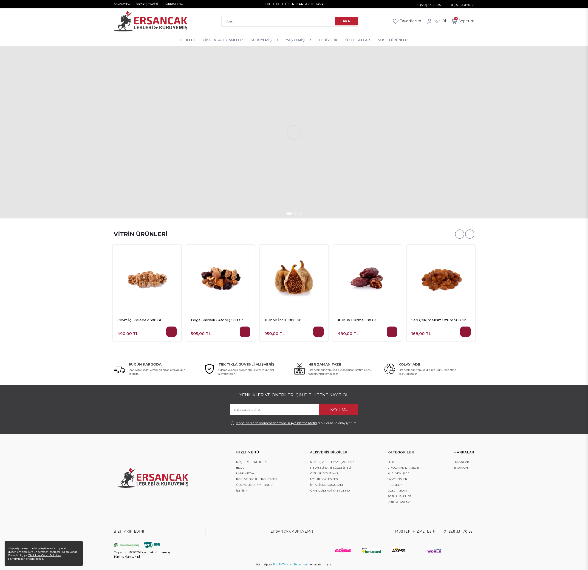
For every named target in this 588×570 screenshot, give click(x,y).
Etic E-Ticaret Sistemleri (290, 564)
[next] (469, 234)
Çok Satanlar (398, 502)
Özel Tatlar (357, 40)
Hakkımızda (173, 4)
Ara (346, 21)
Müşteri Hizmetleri (251, 462)
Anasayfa (122, 4)
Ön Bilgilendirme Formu (330, 490)
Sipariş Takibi (147, 4)
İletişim (242, 490)
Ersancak (461, 462)
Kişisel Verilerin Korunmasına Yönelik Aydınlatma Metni (276, 423)
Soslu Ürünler (393, 40)
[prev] (459, 234)
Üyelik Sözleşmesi (324, 479)
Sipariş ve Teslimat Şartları (332, 462)
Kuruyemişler (264, 40)
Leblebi (187, 40)
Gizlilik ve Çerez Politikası (44, 555)
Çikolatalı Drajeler (223, 40)
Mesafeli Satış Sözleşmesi (330, 467)
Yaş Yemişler (298, 40)
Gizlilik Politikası (324, 473)
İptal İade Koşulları (326, 484)
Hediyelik (328, 40)
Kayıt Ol (338, 409)
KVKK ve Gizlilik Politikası (256, 479)
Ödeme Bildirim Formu (254, 484)
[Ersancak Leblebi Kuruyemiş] (150, 21)
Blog (240, 467)
